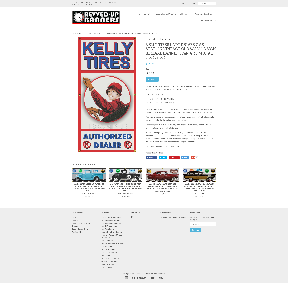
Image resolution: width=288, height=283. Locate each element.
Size (147, 69)
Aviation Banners (107, 246)
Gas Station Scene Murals (110, 220)
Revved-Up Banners (143, 273)
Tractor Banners (107, 240)
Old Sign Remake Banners (110, 261)
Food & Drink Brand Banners (111, 232)
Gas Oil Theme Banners (109, 226)
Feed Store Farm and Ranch (111, 258)
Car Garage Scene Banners (111, 223)
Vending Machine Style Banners (112, 243)
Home (137, 14)
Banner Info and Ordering (166, 14)
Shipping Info (185, 14)
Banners (147, 14)
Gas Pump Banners (108, 229)
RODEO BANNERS (108, 267)
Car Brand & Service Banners (111, 217)
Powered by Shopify (158, 273)
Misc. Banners (106, 255)
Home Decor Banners (109, 252)
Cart (193, 3)
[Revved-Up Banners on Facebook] (132, 217)
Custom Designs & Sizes (204, 14)
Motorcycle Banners (108, 249)
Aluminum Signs (208, 20)
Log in (184, 3)
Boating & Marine (107, 264)
